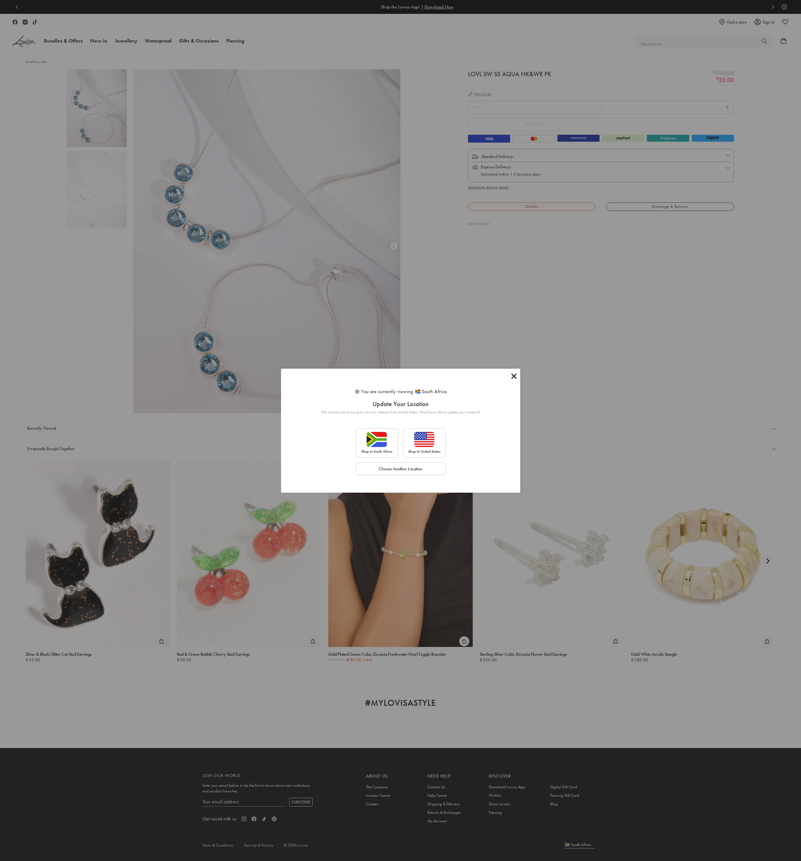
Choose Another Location (400, 469)
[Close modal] (514, 376)
